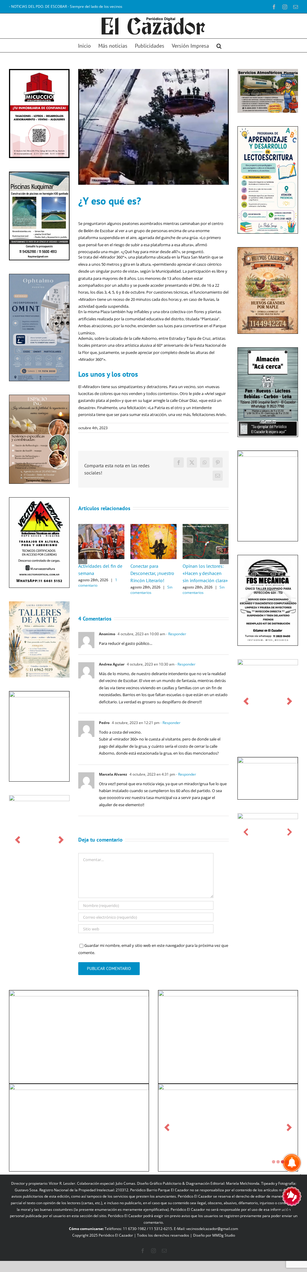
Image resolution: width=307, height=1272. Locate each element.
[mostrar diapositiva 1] (273, 1173)
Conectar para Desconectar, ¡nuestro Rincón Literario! (152, 573)
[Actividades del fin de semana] (101, 526)
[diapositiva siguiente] (61, 840)
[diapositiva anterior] (17, 840)
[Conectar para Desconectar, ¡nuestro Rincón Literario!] (153, 526)
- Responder (175, 633)
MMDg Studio (223, 1246)
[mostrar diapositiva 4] (287, 1173)
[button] (219, 45)
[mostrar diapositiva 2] (278, 1173)
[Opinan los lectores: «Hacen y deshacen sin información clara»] (206, 526)
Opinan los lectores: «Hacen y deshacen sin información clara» (205, 573)
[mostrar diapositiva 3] (282, 1173)
